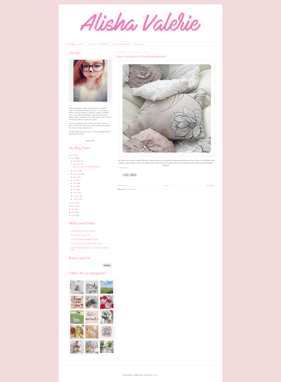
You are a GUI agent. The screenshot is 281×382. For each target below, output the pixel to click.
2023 (73, 155)
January (76, 199)
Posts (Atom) (131, 189)
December (77, 161)
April (75, 189)
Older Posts (210, 185)
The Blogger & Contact (75, 44)
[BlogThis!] (126, 174)
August (76, 177)
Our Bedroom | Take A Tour (80, 235)
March (75, 193)
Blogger (155, 375)
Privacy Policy (138, 44)
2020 (73, 158)
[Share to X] (129, 174)
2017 (73, 209)
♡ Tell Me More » (123, 168)
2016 (73, 212)
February (76, 196)
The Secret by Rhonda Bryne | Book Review (86, 243)
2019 (73, 203)
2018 (73, 206)
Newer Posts (122, 185)
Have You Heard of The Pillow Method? (142, 56)
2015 (73, 215)
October (76, 171)
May (75, 186)
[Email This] (124, 174)
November (77, 164)
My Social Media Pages (121, 44)
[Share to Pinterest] (135, 174)
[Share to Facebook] (132, 174)
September (77, 174)
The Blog (90, 44)
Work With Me (103, 44)
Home (166, 185)
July (75, 180)
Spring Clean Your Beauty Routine (83, 231)
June (75, 183)
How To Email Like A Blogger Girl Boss (84, 239)
